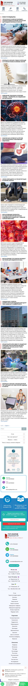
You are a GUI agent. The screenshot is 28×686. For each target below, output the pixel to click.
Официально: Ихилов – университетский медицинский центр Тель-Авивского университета (14, 303)
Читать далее (4, 58)
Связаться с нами (14, 565)
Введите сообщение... (14, 679)
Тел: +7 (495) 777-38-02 (14, 573)
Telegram (12, 554)
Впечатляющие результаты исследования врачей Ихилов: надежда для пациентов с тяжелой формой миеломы (13, 216)
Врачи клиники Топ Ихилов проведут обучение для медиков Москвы (14, 259)
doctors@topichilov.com (11, 489)
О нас (12, 434)
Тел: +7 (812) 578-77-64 (14, 581)
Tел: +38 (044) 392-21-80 (14, 588)
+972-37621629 (14, 544)
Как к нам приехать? (13, 436)
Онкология (15, 642)
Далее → (8, 425)
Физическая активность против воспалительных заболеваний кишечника (12, 139)
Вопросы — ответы (12, 439)
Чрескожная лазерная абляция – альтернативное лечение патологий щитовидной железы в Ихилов (14, 21)
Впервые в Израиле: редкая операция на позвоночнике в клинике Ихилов (14, 61)
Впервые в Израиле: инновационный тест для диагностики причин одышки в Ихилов (14, 385)
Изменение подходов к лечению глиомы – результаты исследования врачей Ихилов (13, 97)
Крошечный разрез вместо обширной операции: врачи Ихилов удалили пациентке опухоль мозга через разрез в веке (14, 346)
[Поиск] (24, 428)
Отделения (15, 615)
